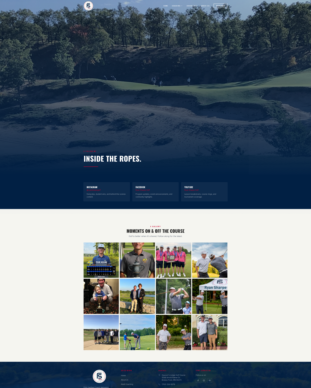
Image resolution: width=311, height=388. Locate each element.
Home (166, 6)
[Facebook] (198, 380)
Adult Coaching (127, 384)
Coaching (176, 6)
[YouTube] (209, 380)
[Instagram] (204, 380)
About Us (205, 6)
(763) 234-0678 (168, 384)
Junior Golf (191, 6)
